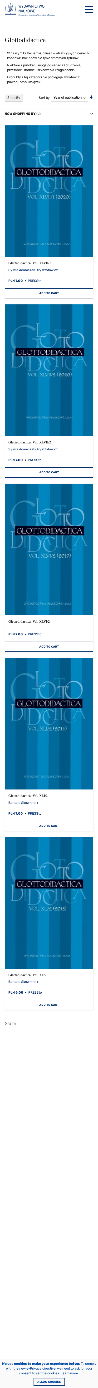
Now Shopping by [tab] (20, 114)
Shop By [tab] (13, 98)
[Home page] (30, 9)
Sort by (44, 97)
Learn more (69, 1373)
